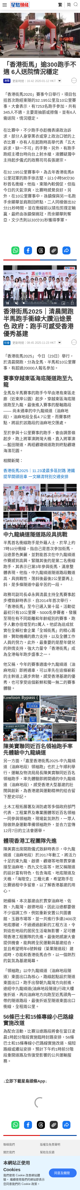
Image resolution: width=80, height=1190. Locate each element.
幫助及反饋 (47, 1152)
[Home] (20, 4)
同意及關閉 (62, 1173)
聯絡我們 (9, 1144)
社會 (7, 343)
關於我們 (9, 1152)
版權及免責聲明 (50, 1144)
